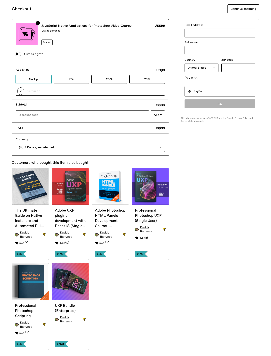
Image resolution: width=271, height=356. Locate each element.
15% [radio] (71, 79)
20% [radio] (109, 79)
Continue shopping (243, 9)
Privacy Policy (241, 118)
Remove (47, 42)
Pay (220, 104)
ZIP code (227, 59)
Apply (158, 115)
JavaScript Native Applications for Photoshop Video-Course (86, 26)
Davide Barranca (50, 30)
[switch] (18, 54)
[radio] (220, 91)
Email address (194, 25)
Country (190, 59)
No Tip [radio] (33, 79)
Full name (191, 42)
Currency (22, 139)
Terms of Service (189, 121)
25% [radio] (147, 79)
